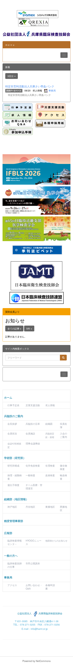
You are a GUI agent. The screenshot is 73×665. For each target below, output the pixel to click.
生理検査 (50, 465)
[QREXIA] (33, 21)
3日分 (10, 76)
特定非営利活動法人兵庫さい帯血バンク (29, 86)
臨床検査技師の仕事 (14, 565)
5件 (28, 328)
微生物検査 (63, 467)
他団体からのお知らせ (56, 541)
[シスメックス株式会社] (37, 13)
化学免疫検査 (33, 465)
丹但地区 (30, 506)
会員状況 (12, 433)
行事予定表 (13, 405)
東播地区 (50, 506)
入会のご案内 (63, 435)
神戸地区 (12, 506)
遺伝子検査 (13, 485)
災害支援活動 (33, 405)
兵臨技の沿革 (33, 423)
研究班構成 (13, 465)
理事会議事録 (33, 443)
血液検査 (50, 475)
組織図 (48, 423)
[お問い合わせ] (18, 123)
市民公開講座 (33, 563)
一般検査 (30, 475)
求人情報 (50, 405)
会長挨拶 (12, 423)
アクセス (12, 585)
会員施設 (30, 433)
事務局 (52, 90)
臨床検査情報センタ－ (14, 542)
